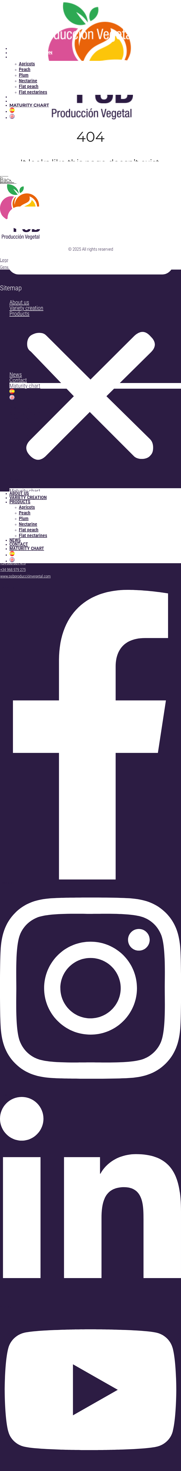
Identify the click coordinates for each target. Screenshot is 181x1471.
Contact (20, 101)
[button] (90, 306)
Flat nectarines (33, 92)
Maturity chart (29, 105)
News (16, 96)
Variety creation (31, 52)
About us (21, 48)
